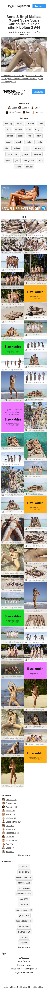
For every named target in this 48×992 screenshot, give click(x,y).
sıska (41, 123)
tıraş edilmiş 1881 (24, 920)
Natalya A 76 (11, 840)
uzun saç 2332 (24, 882)
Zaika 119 (10, 814)
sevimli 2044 (24, 888)
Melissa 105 (11, 818)
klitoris (39, 141)
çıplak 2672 (24, 871)
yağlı (30, 135)
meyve (38, 129)
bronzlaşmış (38, 148)
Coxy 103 (10, 825)
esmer (19, 123)
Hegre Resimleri (24, 961)
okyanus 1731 (24, 931)
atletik (20, 135)
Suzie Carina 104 (13, 821)
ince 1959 (24, 899)
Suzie (14, 107)
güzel (8, 160)
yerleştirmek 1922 (24, 910)
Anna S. (25, 107)
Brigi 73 (9, 844)
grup (17, 160)
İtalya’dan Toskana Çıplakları (24, 968)
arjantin (18, 129)
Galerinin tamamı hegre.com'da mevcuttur (24, 33)
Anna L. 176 (11, 799)
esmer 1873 (24, 926)
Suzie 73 (10, 847)
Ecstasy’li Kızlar (24, 965)
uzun (39, 135)
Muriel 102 (10, 829)
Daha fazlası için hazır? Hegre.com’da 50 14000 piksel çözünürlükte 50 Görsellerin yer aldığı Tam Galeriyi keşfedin (22, 78)
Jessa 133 (10, 810)
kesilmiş (8, 123)
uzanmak (37, 154)
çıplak (8, 141)
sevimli (10, 135)
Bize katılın (39, 5)
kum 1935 (24, 904)
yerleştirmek (29, 160)
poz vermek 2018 (24, 893)
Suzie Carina (15, 112)
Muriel (37, 107)
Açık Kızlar (24, 957)
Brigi (28, 112)
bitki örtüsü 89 (12, 832)
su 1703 (24, 937)
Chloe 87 (10, 836)
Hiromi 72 (10, 851)
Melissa (39, 112)
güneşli (25, 154)
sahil (28, 129)
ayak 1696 (24, 942)
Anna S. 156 (11, 806)
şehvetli (29, 166)
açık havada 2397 (24, 877)
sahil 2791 (24, 866)
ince (26, 148)
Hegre (18, 6)
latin (6, 148)
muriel (28, 141)
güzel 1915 (24, 915)
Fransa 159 (11, 803)
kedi (9, 129)
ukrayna (30, 123)
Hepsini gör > (24, 855)
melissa (16, 148)
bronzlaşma (12, 154)
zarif (41, 160)
